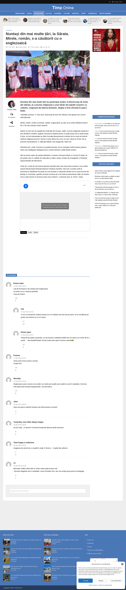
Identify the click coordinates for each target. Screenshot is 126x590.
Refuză (101, 580)
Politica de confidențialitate (105, 585)
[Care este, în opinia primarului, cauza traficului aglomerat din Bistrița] (47, 560)
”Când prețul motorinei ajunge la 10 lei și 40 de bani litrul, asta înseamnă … (74, 21)
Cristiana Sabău (22, 47)
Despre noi (90, 540)
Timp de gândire (105, 13)
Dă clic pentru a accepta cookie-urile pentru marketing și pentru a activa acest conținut (55, 206)
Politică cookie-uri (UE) (94, 553)
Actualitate (38, 13)
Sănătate (75, 13)
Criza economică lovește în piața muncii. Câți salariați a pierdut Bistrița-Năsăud (114, 21)
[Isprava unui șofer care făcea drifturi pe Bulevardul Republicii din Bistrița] (6, 551)
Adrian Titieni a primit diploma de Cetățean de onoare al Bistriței (14, 20)
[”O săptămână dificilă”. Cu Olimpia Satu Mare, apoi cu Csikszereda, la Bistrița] (85, 21)
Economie (57, 13)
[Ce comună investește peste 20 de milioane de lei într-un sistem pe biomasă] (6, 577)
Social (29, 13)
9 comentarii (11, 117)
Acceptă (85, 580)
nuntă (30, 232)
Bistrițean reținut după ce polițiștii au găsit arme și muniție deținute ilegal (34, 20)
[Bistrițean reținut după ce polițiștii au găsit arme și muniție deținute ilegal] (25, 20)
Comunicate (92, 13)
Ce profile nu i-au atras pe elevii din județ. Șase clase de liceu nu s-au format (55, 21)
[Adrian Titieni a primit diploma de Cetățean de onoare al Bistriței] (5, 20)
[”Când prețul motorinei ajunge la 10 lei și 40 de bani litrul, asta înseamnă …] (65, 21)
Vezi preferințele (116, 580)
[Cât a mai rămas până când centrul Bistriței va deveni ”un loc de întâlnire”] (47, 568)
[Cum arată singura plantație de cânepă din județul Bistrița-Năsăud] (6, 560)
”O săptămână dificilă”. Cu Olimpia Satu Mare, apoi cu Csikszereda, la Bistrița (95, 21)
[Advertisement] (55, 254)
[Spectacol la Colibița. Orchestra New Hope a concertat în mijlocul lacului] (6, 568)
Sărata (36, 232)
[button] (122, 564)
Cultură (67, 13)
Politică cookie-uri (93, 585)
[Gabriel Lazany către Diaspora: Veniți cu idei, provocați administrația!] (47, 542)
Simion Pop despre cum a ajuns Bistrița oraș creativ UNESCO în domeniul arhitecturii (107, 148)
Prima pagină (20, 13)
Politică (49, 13)
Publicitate (90, 543)
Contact (89, 546)
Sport (83, 13)
